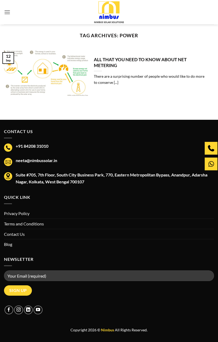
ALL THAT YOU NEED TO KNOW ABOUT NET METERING (140, 62)
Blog (8, 244)
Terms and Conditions (24, 223)
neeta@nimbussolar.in (36, 160)
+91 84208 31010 (32, 146)
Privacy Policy (17, 213)
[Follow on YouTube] (37, 310)
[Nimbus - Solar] (109, 12)
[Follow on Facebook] (9, 310)
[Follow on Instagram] (18, 310)
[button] (7, 12)
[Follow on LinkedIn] (28, 310)
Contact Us (14, 234)
